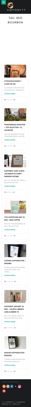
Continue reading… (10, 93)
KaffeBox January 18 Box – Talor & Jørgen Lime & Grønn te (14, 309)
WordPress (5, 404)
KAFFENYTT (16, 10)
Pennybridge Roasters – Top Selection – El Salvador (14, 127)
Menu (3, 2)
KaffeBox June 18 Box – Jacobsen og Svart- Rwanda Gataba (14, 173)
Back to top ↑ (17, 404)
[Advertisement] (15, 45)
